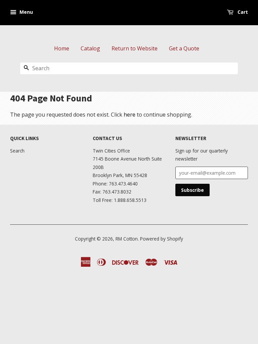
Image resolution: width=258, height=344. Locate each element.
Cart (242, 12)
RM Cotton (127, 238)
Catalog (90, 48)
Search (17, 150)
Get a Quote (184, 48)
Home (61, 48)
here (129, 114)
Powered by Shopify (161, 238)
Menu (25, 12)
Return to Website (135, 48)
